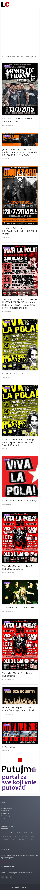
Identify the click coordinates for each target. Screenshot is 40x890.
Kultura (16, 836)
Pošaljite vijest (7, 816)
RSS (4, 818)
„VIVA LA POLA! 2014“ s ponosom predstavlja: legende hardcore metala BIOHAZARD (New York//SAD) (19, 152)
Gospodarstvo (7, 836)
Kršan (32, 836)
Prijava (3, 861)
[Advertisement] (20, 32)
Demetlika (24, 836)
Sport (10, 832)
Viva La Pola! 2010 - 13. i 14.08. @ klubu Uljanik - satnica (17, 567)
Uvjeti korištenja (7, 808)
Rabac (25, 832)
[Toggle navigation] (36, 4)
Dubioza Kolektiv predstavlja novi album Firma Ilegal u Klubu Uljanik (18, 709)
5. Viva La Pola (8, 747)
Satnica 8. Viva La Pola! (12, 373)
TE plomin (30, 840)
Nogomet (21, 840)
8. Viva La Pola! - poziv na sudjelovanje (19, 500)
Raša (32, 832)
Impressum (6, 811)
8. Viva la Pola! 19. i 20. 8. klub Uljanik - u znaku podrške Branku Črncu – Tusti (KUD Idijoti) (19, 442)
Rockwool (5, 840)
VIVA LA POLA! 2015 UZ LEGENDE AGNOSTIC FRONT (17, 120)
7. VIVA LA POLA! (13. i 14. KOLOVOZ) (19, 607)
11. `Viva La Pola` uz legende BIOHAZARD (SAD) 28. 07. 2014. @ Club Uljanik (19, 231)
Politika (18, 832)
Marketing (6, 813)
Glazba (7, 66)
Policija (13, 840)
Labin (4, 832)
